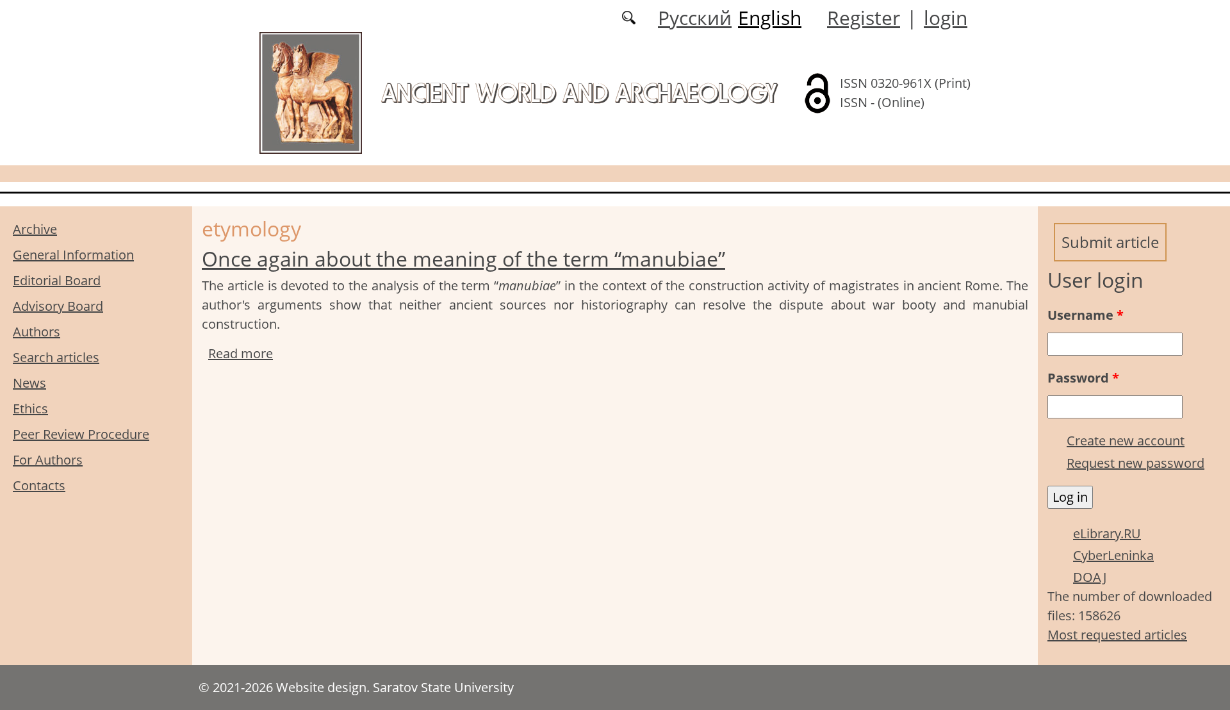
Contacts (39, 485)
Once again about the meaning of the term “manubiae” (463, 258)
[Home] (310, 92)
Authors (36, 331)
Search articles (56, 357)
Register (863, 17)
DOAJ (1089, 577)
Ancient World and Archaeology (579, 93)
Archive (35, 229)
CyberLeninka (1113, 555)
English (769, 17)
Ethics (30, 408)
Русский (695, 17)
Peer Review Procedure (81, 434)
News (29, 383)
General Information (73, 254)
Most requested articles (1117, 634)
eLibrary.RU (1107, 533)
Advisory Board (58, 306)
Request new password (1135, 463)
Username (1085, 315)
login (945, 17)
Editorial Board (57, 280)
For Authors (48, 459)
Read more (240, 353)
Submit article (1110, 241)
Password (1083, 377)
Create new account (1126, 440)
